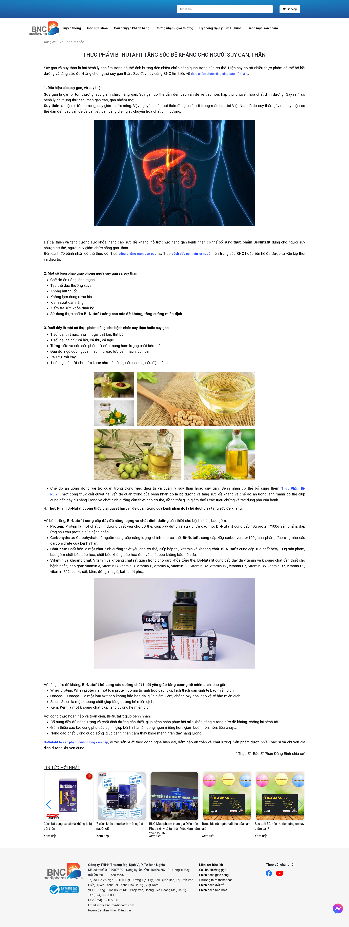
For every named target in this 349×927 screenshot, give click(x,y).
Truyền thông (71, 28)
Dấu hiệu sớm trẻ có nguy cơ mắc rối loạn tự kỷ (97, 826)
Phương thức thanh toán (215, 880)
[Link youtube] (281, 872)
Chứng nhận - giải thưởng (174, 28)
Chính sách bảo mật (213, 890)
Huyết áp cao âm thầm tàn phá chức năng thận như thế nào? (46, 826)
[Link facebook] (271, 872)
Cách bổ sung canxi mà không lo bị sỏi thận (204, 826)
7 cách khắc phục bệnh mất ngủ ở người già (256, 826)
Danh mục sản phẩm (263, 28)
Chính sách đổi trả (211, 885)
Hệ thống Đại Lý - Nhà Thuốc (220, 28)
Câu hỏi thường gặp (212, 870)
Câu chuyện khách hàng (131, 28)
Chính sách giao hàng (214, 875)
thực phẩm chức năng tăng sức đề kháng (219, 74)
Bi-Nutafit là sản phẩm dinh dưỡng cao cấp (76, 742)
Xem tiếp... (81, 836)
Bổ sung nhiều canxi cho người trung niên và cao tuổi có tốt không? (152, 826)
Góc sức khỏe (97, 28)
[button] (300, 804)
